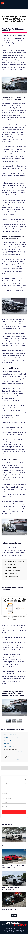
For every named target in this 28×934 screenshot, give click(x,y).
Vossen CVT (20, 567)
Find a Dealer (6, 743)
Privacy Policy (23, 932)
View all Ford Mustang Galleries (11, 734)
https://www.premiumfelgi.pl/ (11, 759)
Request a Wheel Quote (9, 746)
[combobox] (14, 780)
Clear (25, 816)
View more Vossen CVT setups (10, 737)
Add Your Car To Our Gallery (14, 768)
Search (14, 812)
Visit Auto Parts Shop (8, 740)
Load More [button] (14, 915)
